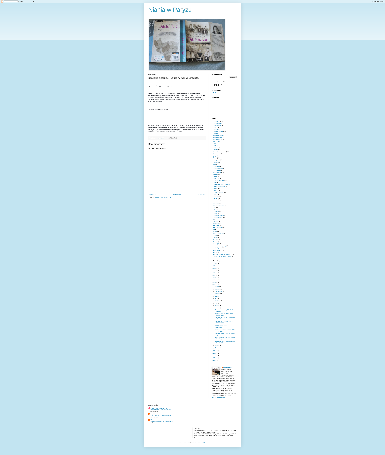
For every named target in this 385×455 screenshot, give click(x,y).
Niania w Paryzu (170, 9)
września (217, 294)
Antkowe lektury (217, 123)
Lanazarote (216, 178)
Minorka (215, 195)
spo (214, 229)
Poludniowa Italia (217, 217)
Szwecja (215, 237)
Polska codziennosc (218, 215)
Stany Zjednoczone (218, 233)
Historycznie (216, 160)
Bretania (215, 133)
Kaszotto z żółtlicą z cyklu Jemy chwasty (160, 409)
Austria (215, 127)
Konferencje (216, 166)
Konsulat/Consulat (218, 168)
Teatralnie (215, 240)
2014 (214, 355)
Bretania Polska (217, 137)
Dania (214, 145)
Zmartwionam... (219, 327)
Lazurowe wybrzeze (218, 180)
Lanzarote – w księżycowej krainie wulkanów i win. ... (224, 322)
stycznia (217, 348)
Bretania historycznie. (219, 135)
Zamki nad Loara (217, 250)
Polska (215, 213)
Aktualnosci (216, 121)
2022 (214, 273)
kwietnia (217, 305)
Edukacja (215, 147)
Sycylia (215, 235)
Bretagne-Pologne (218, 131)
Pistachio (153, 420)
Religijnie (215, 221)
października (218, 291)
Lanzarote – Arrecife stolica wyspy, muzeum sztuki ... (224, 314)
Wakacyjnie (216, 244)
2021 (214, 275)
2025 (214, 266)
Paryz (214, 209)
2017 (214, 284)
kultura (215, 176)
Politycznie (216, 211)
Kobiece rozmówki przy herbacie (159, 408)
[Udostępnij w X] (172, 138)
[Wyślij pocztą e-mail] (169, 138)
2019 (214, 280)
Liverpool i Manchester (219, 186)
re (213, 219)
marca (216, 308)
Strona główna (177, 194)
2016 (214, 351)
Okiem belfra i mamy (218, 205)
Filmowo (215, 149)
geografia (215, 156)
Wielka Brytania (217, 248)
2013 (214, 358)
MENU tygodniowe (218, 193)
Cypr (214, 143)
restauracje (216, 223)
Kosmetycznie (217, 170)
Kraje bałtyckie (217, 172)
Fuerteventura (217, 154)
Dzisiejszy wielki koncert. (221, 325)
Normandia (216, 201)
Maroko (215, 190)
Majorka (215, 188)
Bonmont (215, 129)
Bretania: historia (217, 139)
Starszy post (201, 194)
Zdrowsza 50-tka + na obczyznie (222, 256)
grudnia (217, 286)
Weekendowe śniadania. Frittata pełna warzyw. (161, 421)
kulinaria (215, 174)
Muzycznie (216, 197)
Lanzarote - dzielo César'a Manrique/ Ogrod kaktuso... (225, 334)
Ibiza (214, 164)
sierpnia (217, 296)
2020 (214, 277)
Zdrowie (215, 252)
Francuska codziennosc (219, 152)
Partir (214, 207)
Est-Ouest (215, 93)
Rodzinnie (216, 225)
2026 (214, 263)
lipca (216, 298)
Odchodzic (216, 203)
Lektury (215, 182)
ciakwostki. (216, 141)
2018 (214, 282)
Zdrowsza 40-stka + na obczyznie (222, 254)
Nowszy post (152, 194)
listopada (217, 289)
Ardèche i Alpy (217, 125)
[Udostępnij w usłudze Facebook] (174, 138)
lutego (216, 345)
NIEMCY (215, 199)
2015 (214, 353)
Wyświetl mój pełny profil (218, 397)
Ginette (215, 158)
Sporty (215, 231)
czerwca (217, 301)
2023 (214, 270)
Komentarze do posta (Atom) (163, 197)
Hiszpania (216, 162)
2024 (214, 268)
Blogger (204, 442)
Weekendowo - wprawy (219, 246)
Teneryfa (215, 242)
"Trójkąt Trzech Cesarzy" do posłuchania (160, 415)
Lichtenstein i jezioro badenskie (221, 184)
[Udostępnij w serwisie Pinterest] (176, 138)
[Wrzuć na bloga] (171, 138)
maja (216, 303)
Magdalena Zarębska (156, 414)
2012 (214, 360)
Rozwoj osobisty (217, 227)
